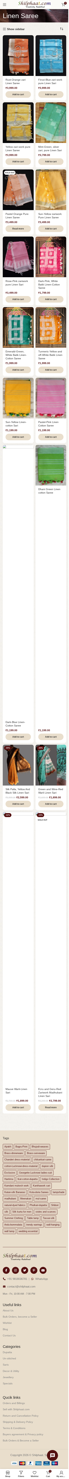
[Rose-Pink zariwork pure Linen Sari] (18, 257)
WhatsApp (41, 1278)
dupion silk (47, 1166)
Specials (8, 1383)
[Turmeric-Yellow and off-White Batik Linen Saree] (51, 327)
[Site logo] (34, 4)
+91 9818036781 (17, 1278)
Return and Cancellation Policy (20, 1415)
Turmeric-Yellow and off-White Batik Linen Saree (50, 355)
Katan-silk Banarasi (14, 1192)
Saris (6, 1364)
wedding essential (28, 1231)
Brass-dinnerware (13, 1153)
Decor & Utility (11, 1371)
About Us (8, 1310)
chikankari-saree (42, 1159)
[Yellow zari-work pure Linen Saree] (18, 122)
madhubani (10, 1198)
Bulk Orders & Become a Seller (21, 1440)
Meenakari (25, 1198)
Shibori (55, 1205)
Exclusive (9, 1172)
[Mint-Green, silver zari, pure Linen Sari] (51, 122)
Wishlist (7, 1322)
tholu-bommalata (13, 1224)
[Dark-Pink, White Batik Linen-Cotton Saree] (51, 257)
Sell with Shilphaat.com (16, 1409)
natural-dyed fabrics (14, 1205)
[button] (18, 94)
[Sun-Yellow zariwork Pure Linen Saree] (51, 189)
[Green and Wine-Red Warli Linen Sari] (51, 765)
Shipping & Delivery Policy (18, 1421)
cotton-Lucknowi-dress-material (21, 1166)
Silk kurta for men (21, 1211)
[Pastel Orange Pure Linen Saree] (18, 189)
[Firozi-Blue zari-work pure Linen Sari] (51, 55)
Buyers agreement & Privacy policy (23, 1434)
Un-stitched (9, 1358)
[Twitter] (24, 1270)
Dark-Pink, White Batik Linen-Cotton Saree (49, 284)
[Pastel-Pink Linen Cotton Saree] (51, 398)
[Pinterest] (33, 1270)
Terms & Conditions (14, 1428)
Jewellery (8, 1377)
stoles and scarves (46, 1211)
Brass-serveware (36, 1153)
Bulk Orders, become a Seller (20, 1316)
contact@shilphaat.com (21, 1286)
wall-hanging (52, 1224)
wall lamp (9, 1231)
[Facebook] (6, 1270)
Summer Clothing (13, 1218)
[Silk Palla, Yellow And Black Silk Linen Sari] (18, 765)
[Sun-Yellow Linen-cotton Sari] (18, 398)
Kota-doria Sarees (39, 1192)
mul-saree (41, 1198)
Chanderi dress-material (17, 1159)
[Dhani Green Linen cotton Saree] (51, 465)
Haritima (8, 1179)
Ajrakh (7, 1146)
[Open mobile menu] (4, 4)
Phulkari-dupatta (38, 1205)
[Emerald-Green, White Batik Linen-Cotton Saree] (18, 327)
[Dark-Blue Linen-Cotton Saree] (18, 581)
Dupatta (7, 1352)
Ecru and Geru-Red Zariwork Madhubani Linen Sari (50, 1092)
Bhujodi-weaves (40, 1146)
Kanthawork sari (41, 1185)
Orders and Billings (14, 1403)
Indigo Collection (50, 1179)
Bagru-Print (21, 1146)
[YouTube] (43, 1270)
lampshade (58, 1192)
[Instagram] (15, 1270)
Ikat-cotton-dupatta (27, 1179)
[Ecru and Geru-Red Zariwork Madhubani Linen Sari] (51, 948)
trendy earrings (34, 1224)
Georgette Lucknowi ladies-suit (35, 1172)
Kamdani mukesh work (16, 1185)
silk (6, 1211)
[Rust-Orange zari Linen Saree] (18, 55)
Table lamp (33, 1218)
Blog (5, 1329)
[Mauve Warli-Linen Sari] (18, 948)
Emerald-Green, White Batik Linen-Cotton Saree (16, 355)
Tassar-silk (48, 1218)
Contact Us (9, 1335)
